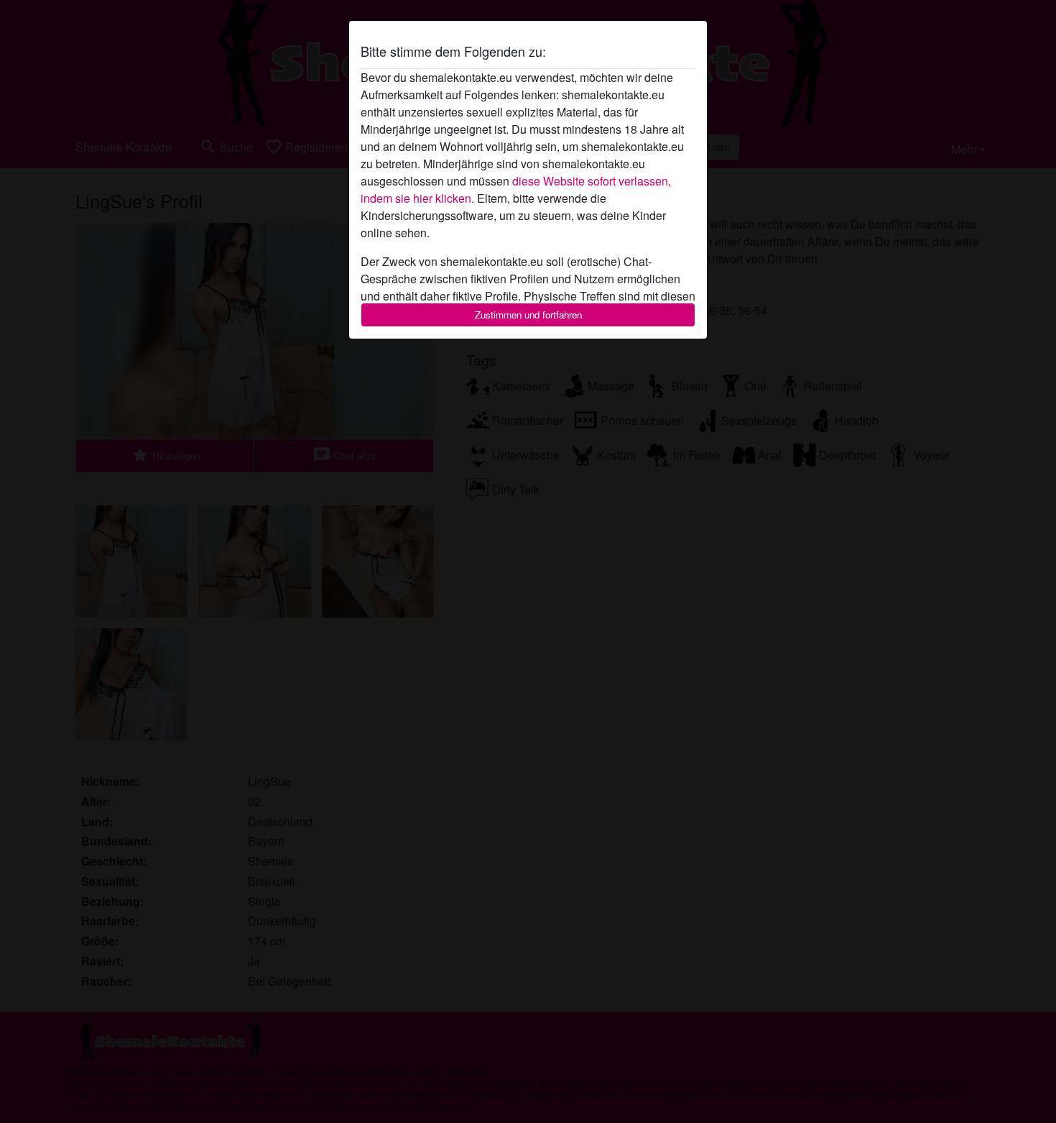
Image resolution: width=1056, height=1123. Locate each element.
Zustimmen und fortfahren (528, 314)
